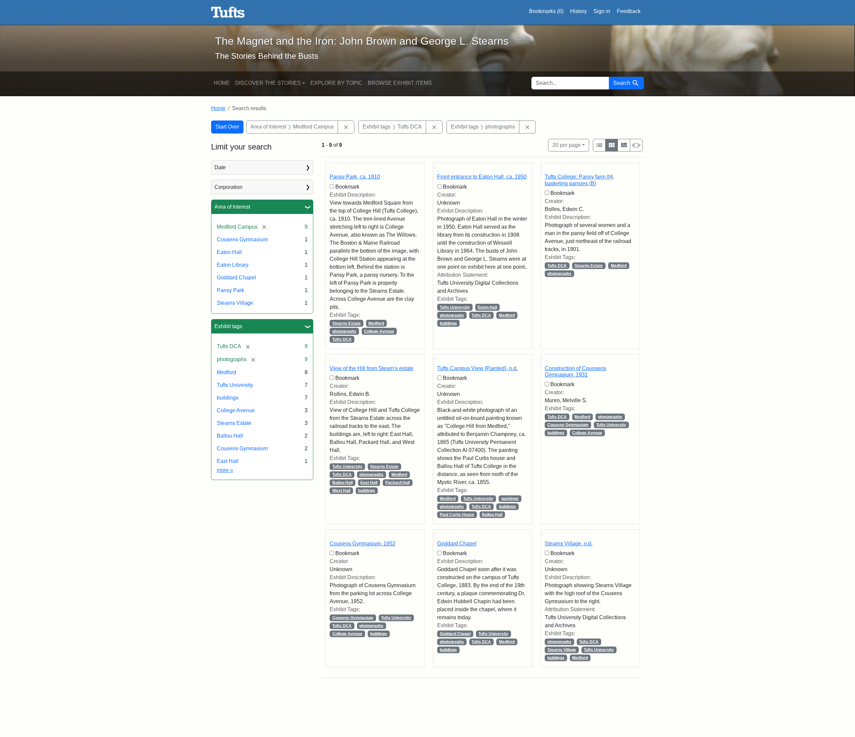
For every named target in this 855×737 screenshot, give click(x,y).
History (578, 11)
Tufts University (235, 385)
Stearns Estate (234, 423)
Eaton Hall (229, 252)
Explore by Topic (336, 83)
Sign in (601, 11)
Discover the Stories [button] (268, 83)
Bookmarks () (546, 11)
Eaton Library (232, 265)
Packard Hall (397, 482)
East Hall (227, 461)
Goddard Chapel (236, 277)
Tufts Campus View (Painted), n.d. (477, 368)
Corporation (228, 187)
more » (225, 470)
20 (566, 145)
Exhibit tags (228, 326)
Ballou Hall (230, 436)
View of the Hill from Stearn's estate (371, 368)
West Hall (341, 490)
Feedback (629, 11)
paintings (510, 498)
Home (222, 83)
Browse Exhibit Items (400, 83)
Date (220, 167)
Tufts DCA (342, 339)
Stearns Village (235, 303)
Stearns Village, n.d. (568, 543)
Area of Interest (232, 207)
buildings (227, 398)
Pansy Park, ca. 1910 (355, 177)
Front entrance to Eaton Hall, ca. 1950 (482, 177)
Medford (226, 372)
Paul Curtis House (457, 514)
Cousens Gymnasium (242, 239)
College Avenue (236, 410)
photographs (344, 331)
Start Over (227, 127)
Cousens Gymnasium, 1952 (362, 543)
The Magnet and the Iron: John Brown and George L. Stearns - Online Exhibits (228, 12)
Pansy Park (230, 290)
